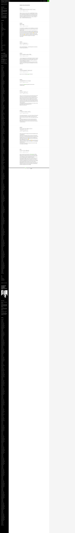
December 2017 (2, 130)
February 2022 (2, 105)
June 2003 (2, 270)
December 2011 (2, 175)
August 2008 (2, 464)
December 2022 (2, 351)
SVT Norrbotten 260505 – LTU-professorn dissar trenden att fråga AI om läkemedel (4, 17)
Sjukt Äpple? (24, 92)
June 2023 (2, 94)
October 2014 (2, 160)
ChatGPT (2, 24)
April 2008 (2, 216)
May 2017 (2, 134)
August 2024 (2, 335)
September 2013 (3, 162)
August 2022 (2, 353)
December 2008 (2, 460)
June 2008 (2, 214)
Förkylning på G (25, 112)
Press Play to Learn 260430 (4, 15)
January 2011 (2, 185)
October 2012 (2, 419)
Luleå (1, 38)
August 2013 (2, 163)
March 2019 (2, 119)
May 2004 (2, 260)
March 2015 (2, 408)
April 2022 (2, 104)
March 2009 (2, 206)
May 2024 (2, 337)
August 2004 (2, 257)
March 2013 (2, 165)
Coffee (2, 26)
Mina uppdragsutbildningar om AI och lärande (4, 57)
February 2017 (2, 137)
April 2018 (2, 379)
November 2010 (3, 187)
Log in (1, 277)
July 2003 (2, 269)
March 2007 (2, 228)
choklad (2, 25)
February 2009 (2, 207)
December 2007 (2, 220)
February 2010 (2, 447)
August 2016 (2, 394)
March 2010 (2, 446)
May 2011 (2, 433)
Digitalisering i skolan (3, 29)
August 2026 (2, 67)
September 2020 (3, 365)
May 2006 (2, 489)
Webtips (2, 50)
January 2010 (2, 448)
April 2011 (2, 434)
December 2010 (2, 186)
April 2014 (2, 161)
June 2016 (2, 144)
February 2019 (2, 120)
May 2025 (2, 78)
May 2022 (2, 103)
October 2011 (2, 177)
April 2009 (2, 205)
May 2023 (2, 95)
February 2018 (2, 380)
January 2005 (2, 504)
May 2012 (2, 171)
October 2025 (2, 74)
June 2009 (2, 203)
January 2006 (2, 241)
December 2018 (2, 122)
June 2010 (2, 192)
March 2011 (2, 435)
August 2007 (2, 475)
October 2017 (2, 132)
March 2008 (2, 217)
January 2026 (2, 324)
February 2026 (2, 323)
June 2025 (2, 77)
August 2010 (2, 190)
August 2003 (2, 520)
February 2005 (2, 503)
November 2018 (3, 123)
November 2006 (3, 232)
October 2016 (2, 392)
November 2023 (3, 91)
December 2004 (2, 505)
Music (1, 41)
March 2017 (2, 136)
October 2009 (2, 199)
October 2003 (2, 518)
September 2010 (3, 189)
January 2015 (2, 158)
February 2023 (2, 349)
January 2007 (2, 230)
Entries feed (2, 278)
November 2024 (3, 81)
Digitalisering (2, 28)
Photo (1, 42)
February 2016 (2, 148)
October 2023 (2, 92)
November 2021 (3, 108)
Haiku (1, 36)
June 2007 (2, 477)
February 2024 (2, 88)
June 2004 (2, 259)
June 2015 (2, 405)
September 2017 (3, 133)
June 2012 (2, 422)
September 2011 (3, 178)
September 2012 (3, 420)
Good (1, 35)
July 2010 (2, 191)
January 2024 (2, 89)
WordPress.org (2, 280)
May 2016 (2, 145)
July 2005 (2, 247)
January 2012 (2, 174)
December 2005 (2, 242)
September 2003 (3, 519)
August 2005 (2, 246)
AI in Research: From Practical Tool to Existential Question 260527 (4, 14)
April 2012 (2, 172)
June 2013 (2, 164)
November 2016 (3, 391)
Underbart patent (26, 70)
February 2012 (2, 173)
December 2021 (2, 107)
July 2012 (2, 421)
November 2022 (3, 352)
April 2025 (2, 79)
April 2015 (2, 407)
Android (2, 22)
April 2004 (2, 261)
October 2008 (2, 462)
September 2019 (3, 118)
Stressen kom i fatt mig (28, 9)
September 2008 (3, 463)
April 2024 (2, 338)
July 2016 (2, 143)
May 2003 (2, 271)
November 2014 (3, 159)
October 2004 (2, 255)
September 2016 (3, 393)
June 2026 (2, 68)
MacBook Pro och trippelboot (26, 129)
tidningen (25, 84)
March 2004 (2, 262)
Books (20, 149)
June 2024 (2, 336)
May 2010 (2, 193)
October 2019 (2, 117)
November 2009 (3, 450)
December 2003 (2, 516)
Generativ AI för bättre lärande (4, 63)
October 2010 (2, 188)
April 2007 (2, 227)
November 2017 (3, 131)
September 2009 (3, 200)
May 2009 (2, 204)
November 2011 (3, 176)
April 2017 (2, 135)
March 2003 (2, 273)
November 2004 (3, 506)
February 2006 (2, 492)
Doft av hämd (32, 154)
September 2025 (3, 75)
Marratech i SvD (25, 81)
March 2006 (2, 491)
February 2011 (2, 436)
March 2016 (2, 147)
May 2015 (2, 406)
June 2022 (2, 102)
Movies (2, 40)
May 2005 (2, 249)
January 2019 (2, 121)
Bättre (22, 24)
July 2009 (2, 202)
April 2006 (2, 490)
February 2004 (2, 263)
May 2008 (2, 215)
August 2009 (2, 201)
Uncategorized (2, 49)
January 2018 (2, 129)
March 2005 (2, 502)
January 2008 (2, 219)
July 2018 (2, 377)
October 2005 (2, 244)
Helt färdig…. (24, 43)
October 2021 (2, 109)
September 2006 (3, 234)
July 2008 (2, 213)
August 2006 (2, 235)
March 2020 (2, 116)
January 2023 (2, 350)
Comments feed (2, 279)
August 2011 (2, 179)
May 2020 (2, 366)
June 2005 (2, 248)
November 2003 (3, 517)
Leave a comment (26, 82)
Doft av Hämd (24, 150)
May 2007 (2, 478)
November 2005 (3, 243)
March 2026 (2, 322)
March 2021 (2, 364)
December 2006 (2, 231)
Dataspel (2, 27)
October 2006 (2, 233)
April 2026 (2, 321)
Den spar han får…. (26, 54)
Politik (1, 43)
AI (1, 21)
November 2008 (3, 461)
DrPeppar (21, 8)
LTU (1, 37)
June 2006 (2, 488)
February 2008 (2, 218)
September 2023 (3, 93)
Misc (1, 39)
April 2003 (2, 272)
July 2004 (2, 258)
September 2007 (3, 474)
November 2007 (3, 221)
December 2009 (2, 449)
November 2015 (3, 151)
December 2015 (2, 150)
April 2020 (2, 367)
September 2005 (3, 245)
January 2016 (2, 149)
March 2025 (2, 80)
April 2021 (2, 363)
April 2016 (2, 146)
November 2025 (3, 325)
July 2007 (2, 476)
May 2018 (2, 378)
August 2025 (2, 76)
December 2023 (2, 90)
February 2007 (2, 229)
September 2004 (3, 256)
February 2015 (2, 157)
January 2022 (2, 106)
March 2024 (2, 339)
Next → (31, 168)
